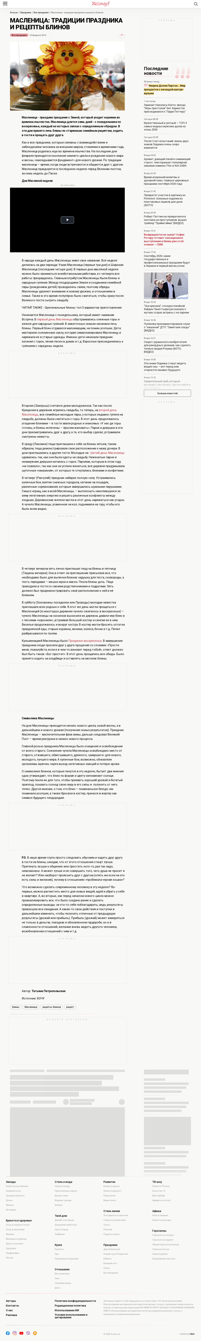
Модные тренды (63, 1200)
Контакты (12, 1305)
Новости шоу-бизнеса (17, 1186)
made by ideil (187, 1334)
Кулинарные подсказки (66, 1258)
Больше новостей (167, 393)
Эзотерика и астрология (115, 1215)
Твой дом (61, 1215)
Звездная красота (15, 1195)
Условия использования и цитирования (71, 1316)
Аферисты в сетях (161, 1200)
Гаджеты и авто (111, 1234)
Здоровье (11, 1248)
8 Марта (107, 1258)
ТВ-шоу (157, 1182)
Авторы (11, 1301)
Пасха (106, 1268)
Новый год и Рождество (115, 1254)
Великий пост (110, 1263)
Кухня (58, 1245)
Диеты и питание (14, 1243)
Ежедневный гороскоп (163, 1258)
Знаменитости (13, 1191)
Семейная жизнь (63, 1283)
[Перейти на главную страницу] (100, 3)
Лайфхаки (60, 1234)
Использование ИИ (67, 1310)
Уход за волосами (15, 1229)
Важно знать (109, 1200)
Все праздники (19, 35)
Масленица (31, 1007)
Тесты (106, 1225)
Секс (57, 1278)
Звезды (11, 1182)
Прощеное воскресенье (85, 641)
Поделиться (122, 35)
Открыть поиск (196, 4)
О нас (9, 1310)
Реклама (11, 1315)
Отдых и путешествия (114, 1220)
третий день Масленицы (107, 453)
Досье (9, 1200)
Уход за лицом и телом (18, 1225)
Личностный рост (112, 1191)
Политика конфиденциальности (75, 1301)
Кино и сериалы (160, 1215)
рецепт (70, 1007)
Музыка (10, 1205)
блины (15, 1007)
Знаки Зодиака (160, 1254)
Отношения (62, 1269)
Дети (57, 1288)
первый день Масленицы (55, 319)
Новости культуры (161, 1220)
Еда (57, 1254)
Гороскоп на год (160, 1249)
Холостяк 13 (158, 1191)
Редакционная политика (70, 1305)
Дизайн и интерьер (64, 1220)
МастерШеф (158, 1195)
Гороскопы (159, 1230)
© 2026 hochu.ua (111, 1334)
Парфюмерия (12, 1253)
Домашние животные (66, 1225)
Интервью (11, 1210)
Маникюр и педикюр (16, 1239)
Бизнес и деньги (111, 1186)
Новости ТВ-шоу (160, 1186)
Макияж (10, 1234)
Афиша (156, 1211)
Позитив (107, 1229)
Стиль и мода (63, 1182)
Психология (109, 1195)
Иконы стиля (61, 1195)
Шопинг (59, 1205)
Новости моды (62, 1186)
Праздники (110, 1245)
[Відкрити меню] (5, 3)
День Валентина (111, 1249)
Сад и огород (61, 1229)
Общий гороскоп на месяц (165, 1244)
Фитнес (10, 1258)
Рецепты (59, 1249)
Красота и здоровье (19, 1220)
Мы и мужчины (62, 1274)
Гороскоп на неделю (162, 1240)
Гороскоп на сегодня (163, 1235)
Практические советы (66, 1191)
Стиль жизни (111, 1211)
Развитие (109, 1182)
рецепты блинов (52, 1007)
